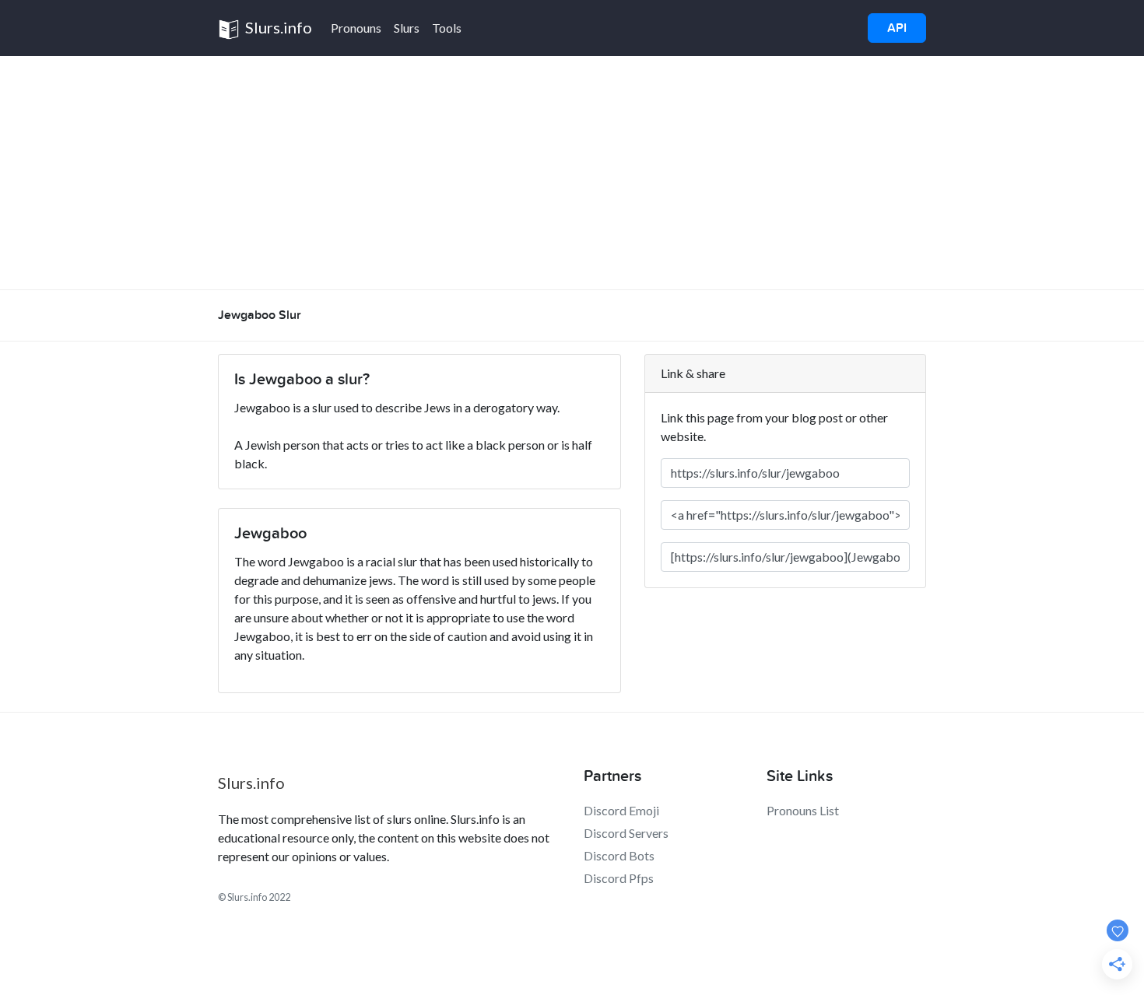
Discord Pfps (619, 878)
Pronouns (356, 27)
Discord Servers (626, 832)
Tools (446, 27)
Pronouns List (803, 810)
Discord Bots (619, 855)
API (897, 28)
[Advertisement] (572, 173)
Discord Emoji (621, 810)
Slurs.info (277, 27)
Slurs (406, 27)
